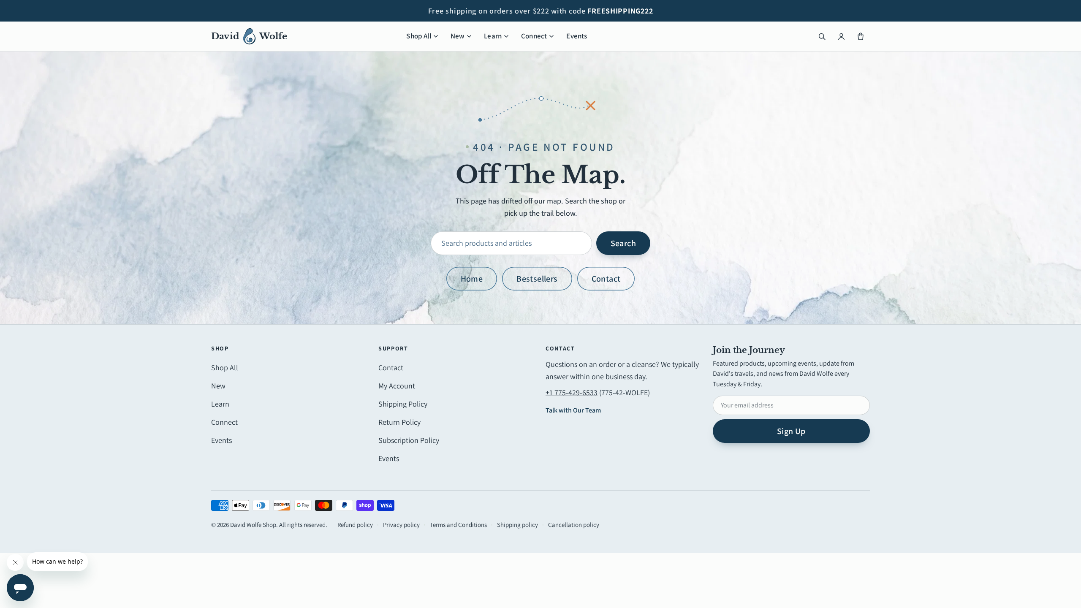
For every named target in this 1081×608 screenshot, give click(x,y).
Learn (493, 36)
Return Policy (399, 422)
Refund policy (355, 525)
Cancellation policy (573, 525)
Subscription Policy (408, 440)
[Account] (841, 36)
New (458, 36)
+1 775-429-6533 (572, 392)
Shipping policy (517, 525)
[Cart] (860, 36)
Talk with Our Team (573, 410)
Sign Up (791, 431)
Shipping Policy (402, 404)
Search (623, 243)
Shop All (418, 36)
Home (472, 278)
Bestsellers (536, 278)
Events (576, 36)
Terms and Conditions (458, 525)
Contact (606, 278)
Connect (534, 36)
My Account (396, 386)
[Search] (821, 36)
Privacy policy (401, 525)
